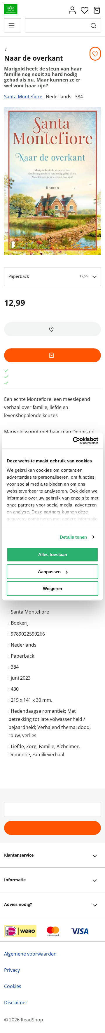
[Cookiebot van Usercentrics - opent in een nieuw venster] (74, 440)
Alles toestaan (52, 554)
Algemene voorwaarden (30, 954)
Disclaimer (15, 1002)
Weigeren (52, 588)
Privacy (12, 970)
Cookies (12, 986)
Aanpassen (49, 571)
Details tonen (73, 537)
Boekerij (20, 623)
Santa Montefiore (23, 96)
